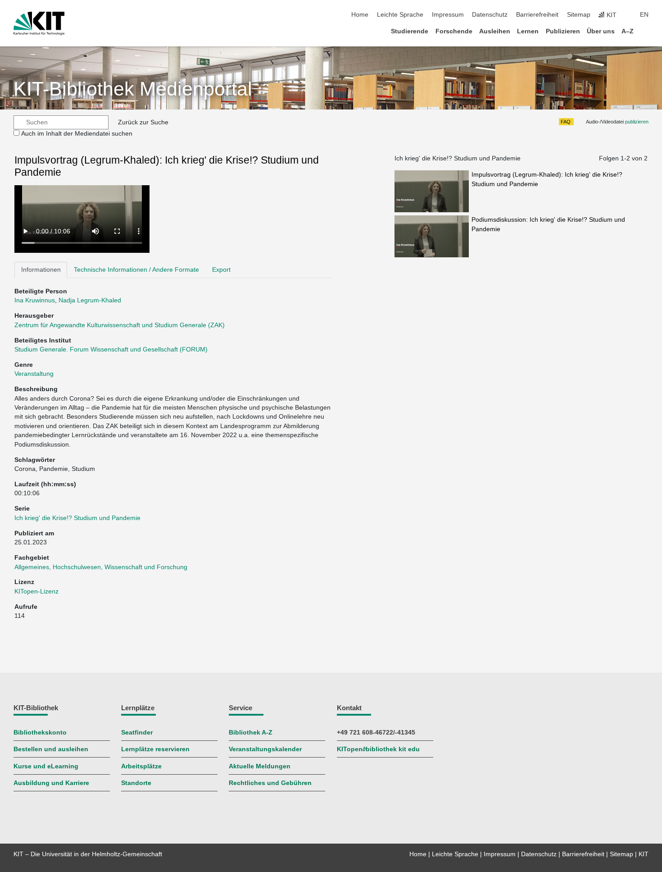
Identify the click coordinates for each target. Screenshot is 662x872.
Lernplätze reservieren (155, 749)
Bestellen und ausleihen (51, 749)
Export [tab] (221, 269)
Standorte (136, 783)
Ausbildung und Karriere (51, 783)
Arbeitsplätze (141, 766)
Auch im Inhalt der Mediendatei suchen (76, 133)
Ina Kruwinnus (34, 300)
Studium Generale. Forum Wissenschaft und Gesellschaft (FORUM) (111, 349)
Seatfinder (137, 732)
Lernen (528, 31)
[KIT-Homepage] (39, 23)
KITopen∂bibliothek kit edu (378, 749)
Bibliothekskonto (40, 732)
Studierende (409, 31)
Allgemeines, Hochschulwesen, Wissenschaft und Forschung (100, 567)
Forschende (453, 31)
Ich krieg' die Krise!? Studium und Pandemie (77, 518)
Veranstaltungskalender (265, 749)
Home (359, 14)
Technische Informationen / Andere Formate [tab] (136, 269)
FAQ (566, 121)
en (644, 14)
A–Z (627, 31)
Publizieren (563, 31)
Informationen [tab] (41, 269)
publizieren (636, 121)
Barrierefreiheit (537, 14)
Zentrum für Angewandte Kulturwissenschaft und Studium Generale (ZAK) (119, 325)
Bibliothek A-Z (250, 732)
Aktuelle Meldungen (259, 766)
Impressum (448, 14)
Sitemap (578, 14)
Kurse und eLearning (46, 766)
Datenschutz (490, 14)
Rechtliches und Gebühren (270, 783)
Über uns (601, 31)
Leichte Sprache (400, 14)
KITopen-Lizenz (36, 591)
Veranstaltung (34, 373)
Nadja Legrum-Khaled (90, 300)
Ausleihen (494, 31)
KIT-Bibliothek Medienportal (133, 89)
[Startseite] (645, 31)
